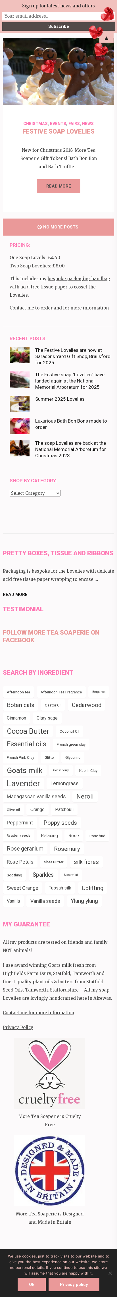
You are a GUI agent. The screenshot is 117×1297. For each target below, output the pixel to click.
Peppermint (20, 823)
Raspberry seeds (18, 835)
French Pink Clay (20, 757)
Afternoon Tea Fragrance (61, 692)
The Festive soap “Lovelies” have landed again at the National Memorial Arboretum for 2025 (70, 381)
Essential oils (26, 744)
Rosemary (67, 848)
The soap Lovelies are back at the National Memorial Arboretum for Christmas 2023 (70, 449)
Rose (73, 835)
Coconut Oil (69, 731)
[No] (110, 1273)
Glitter (50, 757)
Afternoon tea (18, 692)
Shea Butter (53, 862)
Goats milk (25, 770)
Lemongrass (65, 783)
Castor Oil (53, 705)
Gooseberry (61, 770)
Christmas (35, 123)
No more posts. (61, 227)
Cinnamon (16, 718)
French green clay (71, 744)
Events (58, 123)
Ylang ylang (84, 901)
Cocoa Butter (28, 731)
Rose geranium (25, 848)
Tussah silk (60, 888)
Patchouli (64, 809)
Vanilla (13, 901)
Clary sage (47, 718)
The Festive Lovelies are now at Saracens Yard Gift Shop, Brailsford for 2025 (72, 356)
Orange (37, 809)
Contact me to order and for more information (59, 308)
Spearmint (71, 875)
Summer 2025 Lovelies (60, 399)
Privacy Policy (18, 1027)
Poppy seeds (60, 822)
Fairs (74, 123)
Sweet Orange (22, 888)
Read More (58, 186)
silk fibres (86, 862)
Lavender (23, 783)
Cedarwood (86, 705)
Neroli (85, 796)
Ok (31, 1284)
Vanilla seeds (45, 901)
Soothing (14, 875)
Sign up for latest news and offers (58, 6)
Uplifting (92, 888)
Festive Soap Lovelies (58, 131)
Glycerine (72, 757)
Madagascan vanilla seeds (36, 796)
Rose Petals (20, 862)
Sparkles (43, 875)
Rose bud (97, 836)
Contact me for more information (38, 1012)
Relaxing (49, 835)
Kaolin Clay (88, 770)
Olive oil (13, 809)
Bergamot (98, 692)
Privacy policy (74, 1284)
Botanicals (20, 705)
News (88, 123)
